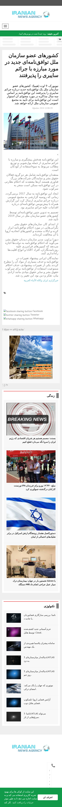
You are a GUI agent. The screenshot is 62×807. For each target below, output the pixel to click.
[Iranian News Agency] (31, 748)
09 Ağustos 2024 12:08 (42, 108)
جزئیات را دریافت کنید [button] (22, 802)
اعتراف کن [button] (47, 797)
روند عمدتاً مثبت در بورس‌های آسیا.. (32, 34)
